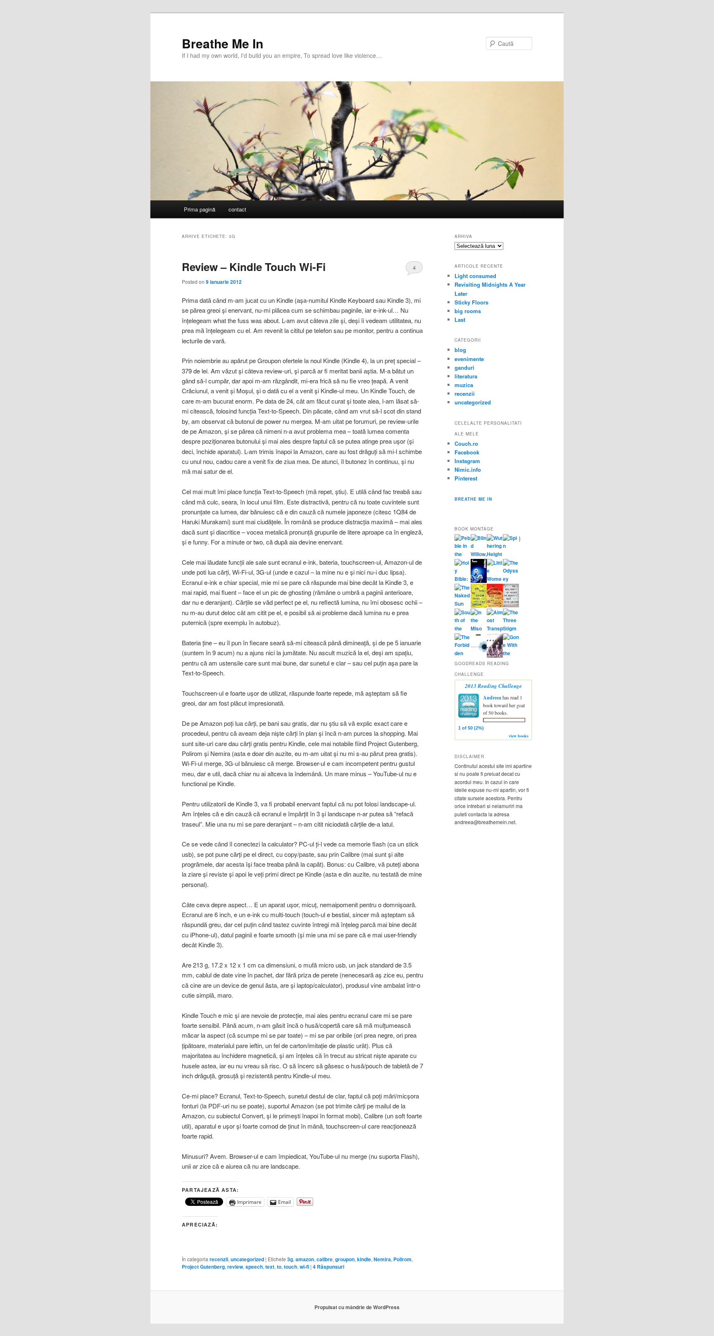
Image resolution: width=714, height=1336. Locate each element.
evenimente (469, 359)
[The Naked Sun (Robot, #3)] (463, 603)
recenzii (218, 1259)
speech (254, 1266)
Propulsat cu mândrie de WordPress (357, 1307)
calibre (325, 1259)
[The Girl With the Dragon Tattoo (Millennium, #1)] (479, 605)
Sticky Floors (471, 302)
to (279, 1266)
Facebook (467, 452)
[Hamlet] (479, 581)
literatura (466, 376)
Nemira (382, 1259)
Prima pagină (199, 209)
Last (460, 319)
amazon (304, 1259)
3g (290, 1259)
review (235, 1266)
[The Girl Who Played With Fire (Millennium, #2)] (495, 605)
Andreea (492, 697)
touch (290, 1266)
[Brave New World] (495, 655)
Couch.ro (466, 443)
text (269, 1266)
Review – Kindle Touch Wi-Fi (254, 266)
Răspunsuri (328, 1266)
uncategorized (247, 1259)
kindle (364, 1259)
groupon (345, 1259)
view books (518, 736)
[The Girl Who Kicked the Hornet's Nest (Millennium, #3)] (511, 605)
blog (460, 350)
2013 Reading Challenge (493, 685)
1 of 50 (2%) (471, 727)
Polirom (402, 1259)
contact (237, 209)
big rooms (468, 311)
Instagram (467, 461)
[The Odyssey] (511, 578)
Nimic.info (468, 469)
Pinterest (466, 478)
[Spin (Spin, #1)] (511, 545)
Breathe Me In (222, 43)
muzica (464, 385)
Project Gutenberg (203, 1266)
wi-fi (304, 1266)
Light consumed (475, 276)
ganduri (464, 367)
